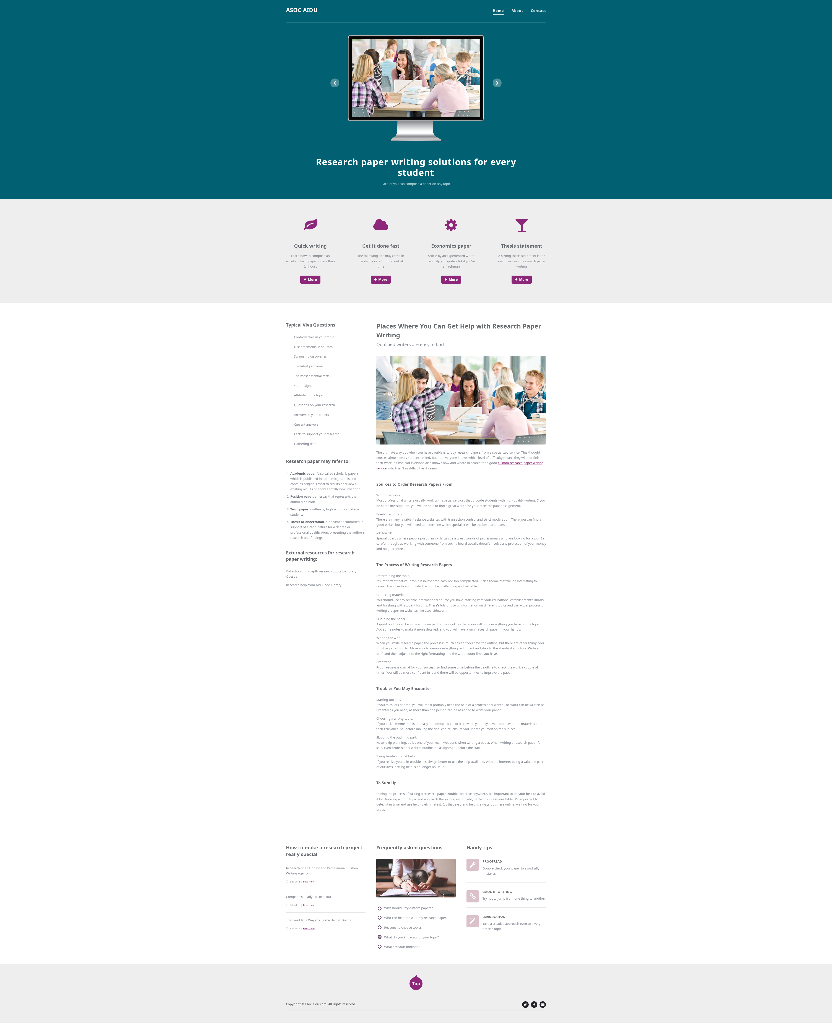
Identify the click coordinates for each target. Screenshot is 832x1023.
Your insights (303, 385)
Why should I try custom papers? (408, 908)
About (517, 10)
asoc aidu (302, 10)
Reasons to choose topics (403, 927)
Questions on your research (314, 405)
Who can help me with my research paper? (415, 917)
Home (498, 10)
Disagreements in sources (313, 347)
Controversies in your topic (314, 337)
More (312, 279)
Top (416, 984)
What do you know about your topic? (411, 937)
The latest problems (308, 366)
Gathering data (305, 443)
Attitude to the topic (308, 395)
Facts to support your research (316, 434)
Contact (538, 10)
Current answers (306, 424)
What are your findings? (401, 947)
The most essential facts (312, 376)
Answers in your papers (311, 414)
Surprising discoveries (310, 356)
